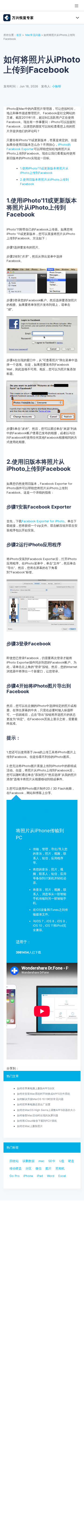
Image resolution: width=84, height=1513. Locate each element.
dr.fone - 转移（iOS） (36, 814)
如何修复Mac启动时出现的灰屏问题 (37, 1115)
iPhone (28, 1176)
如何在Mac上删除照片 (30, 1126)
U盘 (61, 1161)
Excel (62, 1176)
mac (41, 1161)
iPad (40, 1176)
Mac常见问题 (33, 35)
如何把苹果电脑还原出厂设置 (33, 1104)
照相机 (60, 1168)
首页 (18, 35)
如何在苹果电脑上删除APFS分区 (36, 1088)
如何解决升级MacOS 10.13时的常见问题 (40, 1099)
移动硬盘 (16, 1168)
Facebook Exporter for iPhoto (43, 521)
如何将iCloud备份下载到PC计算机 (37, 1120)
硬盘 (71, 1161)
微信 (38, 1168)
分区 (28, 1168)
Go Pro (15, 1176)
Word (50, 1176)
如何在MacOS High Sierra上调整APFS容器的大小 (46, 1110)
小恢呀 (56, 86)
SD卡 (51, 1161)
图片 (49, 1168)
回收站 (14, 1161)
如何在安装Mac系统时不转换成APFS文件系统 (43, 1093)
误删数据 (28, 1161)
